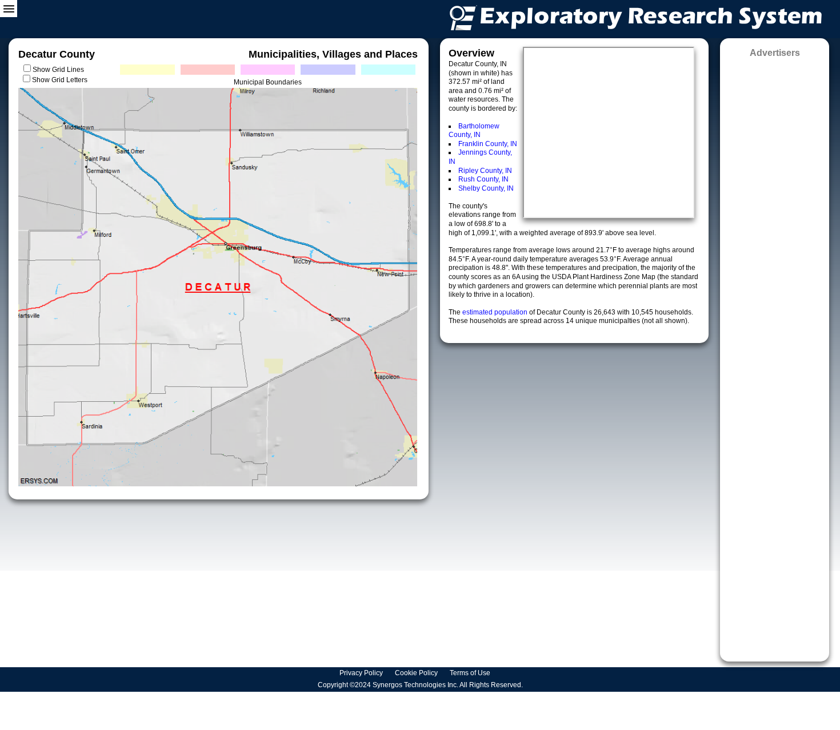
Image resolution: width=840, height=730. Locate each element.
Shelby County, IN (486, 188)
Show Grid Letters (59, 80)
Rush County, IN (483, 179)
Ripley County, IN (485, 171)
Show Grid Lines (60, 70)
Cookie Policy (417, 673)
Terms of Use (471, 673)
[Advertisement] (775, 356)
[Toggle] (8, 8)
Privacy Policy (362, 673)
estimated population (495, 312)
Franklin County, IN (487, 144)
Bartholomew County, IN (474, 130)
